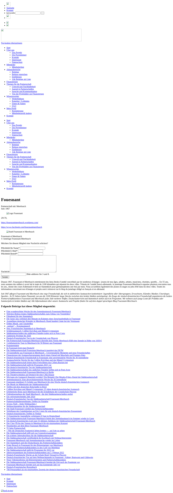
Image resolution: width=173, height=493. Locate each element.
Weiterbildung (18, 99)
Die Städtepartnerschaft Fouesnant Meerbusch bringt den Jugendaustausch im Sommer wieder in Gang (50, 418)
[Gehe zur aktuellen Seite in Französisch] (7, 25)
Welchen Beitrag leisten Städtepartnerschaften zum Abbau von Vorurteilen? (38, 314)
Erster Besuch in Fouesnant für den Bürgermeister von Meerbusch (34, 445)
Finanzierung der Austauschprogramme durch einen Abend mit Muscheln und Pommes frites (45, 355)
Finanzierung (12, 82)
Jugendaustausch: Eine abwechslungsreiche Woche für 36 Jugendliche (36, 379)
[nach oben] (7, 490)
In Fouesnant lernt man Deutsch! (20, 348)
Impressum (16, 60)
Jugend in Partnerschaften (23, 89)
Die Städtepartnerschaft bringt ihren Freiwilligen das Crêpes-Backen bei (37, 362)
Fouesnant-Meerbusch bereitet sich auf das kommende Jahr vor (33, 465)
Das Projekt (17, 52)
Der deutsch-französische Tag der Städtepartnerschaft (29, 367)
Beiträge (15, 72)
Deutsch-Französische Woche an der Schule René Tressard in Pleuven (36, 455)
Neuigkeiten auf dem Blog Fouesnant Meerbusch (27, 426)
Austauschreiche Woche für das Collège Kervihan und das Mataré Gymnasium (40, 360)
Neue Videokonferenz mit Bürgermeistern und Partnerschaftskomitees (36, 460)
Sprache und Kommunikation (24, 91)
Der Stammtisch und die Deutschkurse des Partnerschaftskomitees (34, 443)
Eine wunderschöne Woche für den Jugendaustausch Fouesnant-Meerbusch (38, 311)
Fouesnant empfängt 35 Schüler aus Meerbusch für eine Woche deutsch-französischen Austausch (47, 382)
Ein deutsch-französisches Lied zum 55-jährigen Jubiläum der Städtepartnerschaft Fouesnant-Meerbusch (50, 421)
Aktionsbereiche (13, 69)
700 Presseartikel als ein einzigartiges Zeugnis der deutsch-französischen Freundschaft (43, 469)
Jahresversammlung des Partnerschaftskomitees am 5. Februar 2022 (35, 452)
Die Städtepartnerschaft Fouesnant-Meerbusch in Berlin (30, 372)
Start (8, 47)
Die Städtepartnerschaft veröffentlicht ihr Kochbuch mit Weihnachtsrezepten (38, 438)
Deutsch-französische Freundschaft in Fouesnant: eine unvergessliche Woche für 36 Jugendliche (47, 358)
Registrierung (17, 111)
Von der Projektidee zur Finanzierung (28, 94)
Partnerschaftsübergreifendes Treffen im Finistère (27, 401)
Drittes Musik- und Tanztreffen (19, 323)
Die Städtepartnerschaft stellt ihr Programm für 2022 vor (30, 450)
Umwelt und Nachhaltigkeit (24, 86)
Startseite (10, 8)
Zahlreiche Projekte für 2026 (18, 336)
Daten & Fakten (19, 103)
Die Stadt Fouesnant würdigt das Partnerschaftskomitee (30, 409)
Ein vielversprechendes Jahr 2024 (20, 396)
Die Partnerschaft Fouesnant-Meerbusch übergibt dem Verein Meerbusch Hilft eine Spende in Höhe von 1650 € (54, 340)
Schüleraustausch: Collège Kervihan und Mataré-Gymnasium (32, 331)
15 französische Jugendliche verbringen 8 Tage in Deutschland (33, 416)
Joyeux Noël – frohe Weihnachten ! (21, 404)
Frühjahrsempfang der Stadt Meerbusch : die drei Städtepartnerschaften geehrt (39, 394)
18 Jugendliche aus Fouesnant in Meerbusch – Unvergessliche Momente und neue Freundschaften (48, 353)
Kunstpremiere (12, 345)
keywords (10, 13)
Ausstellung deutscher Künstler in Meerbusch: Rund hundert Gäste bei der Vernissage (43, 321)
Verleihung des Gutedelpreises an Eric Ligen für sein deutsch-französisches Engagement (44, 411)
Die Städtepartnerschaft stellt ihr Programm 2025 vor (28, 365)
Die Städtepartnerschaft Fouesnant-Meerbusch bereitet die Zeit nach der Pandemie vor (43, 462)
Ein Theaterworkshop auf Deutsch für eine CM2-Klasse (30, 375)
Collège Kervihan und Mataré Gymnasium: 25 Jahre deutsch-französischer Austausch (42, 389)
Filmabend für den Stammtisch (19, 316)
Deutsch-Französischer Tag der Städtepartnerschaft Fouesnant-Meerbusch (37, 399)
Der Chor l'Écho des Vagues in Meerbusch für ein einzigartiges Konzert (37, 423)
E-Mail (9, 251)
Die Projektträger (19, 55)
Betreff (9, 254)
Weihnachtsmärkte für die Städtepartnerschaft (25, 406)
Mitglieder (10, 65)
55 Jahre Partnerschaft (15, 428)
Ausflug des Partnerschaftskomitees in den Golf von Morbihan (33, 448)
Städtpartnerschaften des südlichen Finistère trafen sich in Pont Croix (35, 333)
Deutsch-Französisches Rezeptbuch (21, 467)
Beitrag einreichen (19, 74)
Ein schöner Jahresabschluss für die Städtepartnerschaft (29, 435)
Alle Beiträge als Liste (21, 79)
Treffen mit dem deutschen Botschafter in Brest (26, 387)
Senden (5, 277)
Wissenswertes (12, 96)
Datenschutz (17, 62)
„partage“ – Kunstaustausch (18, 326)
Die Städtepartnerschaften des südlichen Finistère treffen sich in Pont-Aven (38, 370)
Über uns (10, 50)
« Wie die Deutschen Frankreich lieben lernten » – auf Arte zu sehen (35, 430)
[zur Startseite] (41, 40)
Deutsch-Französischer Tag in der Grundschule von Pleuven (32, 338)
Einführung (17, 77)
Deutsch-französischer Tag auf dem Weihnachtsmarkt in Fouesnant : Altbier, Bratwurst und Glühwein (49, 457)
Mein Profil (11, 108)
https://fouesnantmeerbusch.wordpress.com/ (19, 222)
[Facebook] (8, 18)
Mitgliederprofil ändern (22, 113)
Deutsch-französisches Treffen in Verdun (23, 413)
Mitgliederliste (18, 67)
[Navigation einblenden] (8, 5)
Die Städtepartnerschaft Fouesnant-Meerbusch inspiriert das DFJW (34, 350)
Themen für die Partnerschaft (18, 84)
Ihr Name (10, 248)
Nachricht (5, 271)
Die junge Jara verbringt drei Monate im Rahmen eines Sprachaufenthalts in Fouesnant (43, 319)
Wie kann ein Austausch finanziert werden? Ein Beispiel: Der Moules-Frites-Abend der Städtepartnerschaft (51, 377)
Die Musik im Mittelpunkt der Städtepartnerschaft (27, 384)
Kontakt (9, 10)
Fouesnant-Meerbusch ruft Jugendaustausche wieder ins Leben (33, 440)
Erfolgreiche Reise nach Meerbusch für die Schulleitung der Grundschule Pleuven (41, 392)
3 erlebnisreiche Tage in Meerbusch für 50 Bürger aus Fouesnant (34, 343)
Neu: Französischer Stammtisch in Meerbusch (26, 328)
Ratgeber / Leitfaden (20, 101)
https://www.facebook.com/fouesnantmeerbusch (21, 227)
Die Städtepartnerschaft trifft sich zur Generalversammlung (31, 433)
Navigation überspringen (11, 43)
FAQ (14, 106)
